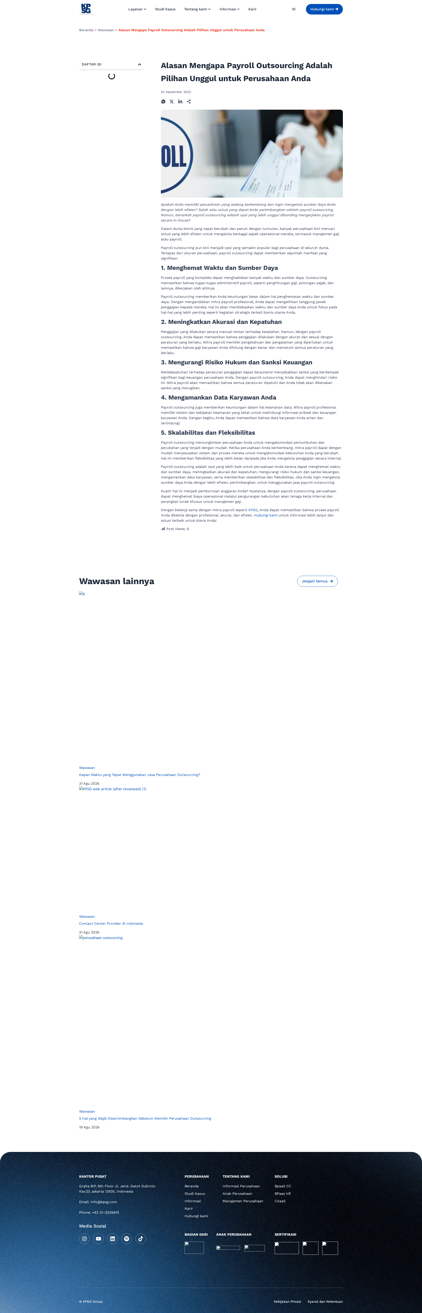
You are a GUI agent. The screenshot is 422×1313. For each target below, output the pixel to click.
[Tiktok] (140, 1238)
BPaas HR (283, 1193)
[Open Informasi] (238, 9)
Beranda (86, 30)
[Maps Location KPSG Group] (118, 1190)
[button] (139, 64)
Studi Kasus (195, 1193)
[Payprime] (228, 1247)
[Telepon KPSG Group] (118, 1214)
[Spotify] (126, 1238)
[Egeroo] (254, 1248)
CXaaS (280, 1201)
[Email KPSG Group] (118, 1203)
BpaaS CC (283, 1186)
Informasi (193, 1201)
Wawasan (106, 30)
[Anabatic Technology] (194, 1248)
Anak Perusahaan (237, 1193)
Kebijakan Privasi (287, 1302)
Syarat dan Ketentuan (325, 1302)
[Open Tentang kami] (209, 9)
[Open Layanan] (145, 9)
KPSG (253, 510)
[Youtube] (98, 1238)
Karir (189, 1208)
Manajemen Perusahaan (243, 1201)
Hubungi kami (266, 515)
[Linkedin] (112, 1238)
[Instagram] (84, 1238)
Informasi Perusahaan (241, 1186)
